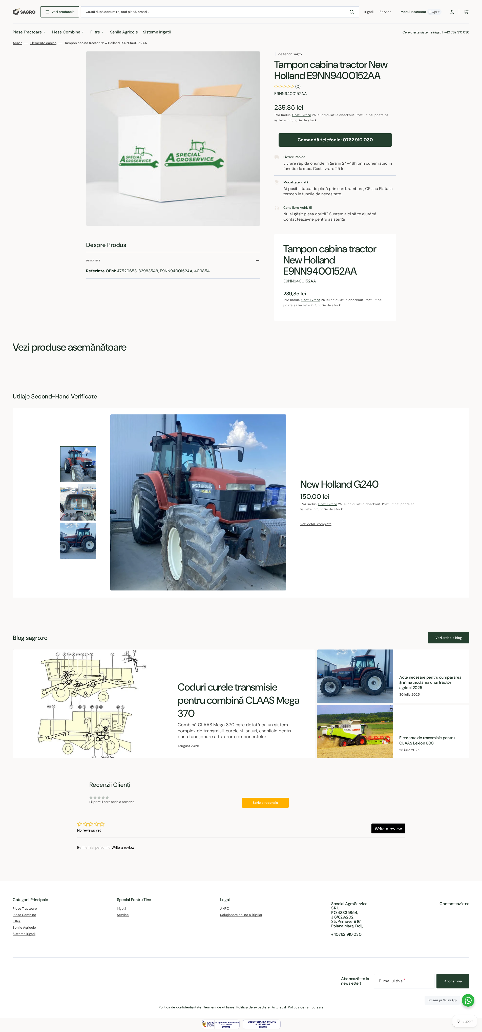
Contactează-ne (454, 903)
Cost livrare (301, 115)
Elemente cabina (43, 43)
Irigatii (121, 909)
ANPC (224, 909)
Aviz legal (279, 1007)
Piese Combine (24, 915)
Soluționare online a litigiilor (241, 915)
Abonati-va (453, 981)
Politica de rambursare (306, 1007)
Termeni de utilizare (218, 1007)
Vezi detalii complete (315, 524)
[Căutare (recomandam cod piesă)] (352, 11)
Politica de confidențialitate (180, 1007)
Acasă (17, 43)
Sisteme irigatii (24, 934)
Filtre (16, 921)
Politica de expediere (253, 1007)
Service (123, 915)
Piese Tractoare (25, 909)
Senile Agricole (24, 927)
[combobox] (220, 11)
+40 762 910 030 (456, 32)
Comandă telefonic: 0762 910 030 (335, 140)
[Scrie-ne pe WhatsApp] (468, 1000)
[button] (452, 11)
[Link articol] (164, 703)
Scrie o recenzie (265, 802)
